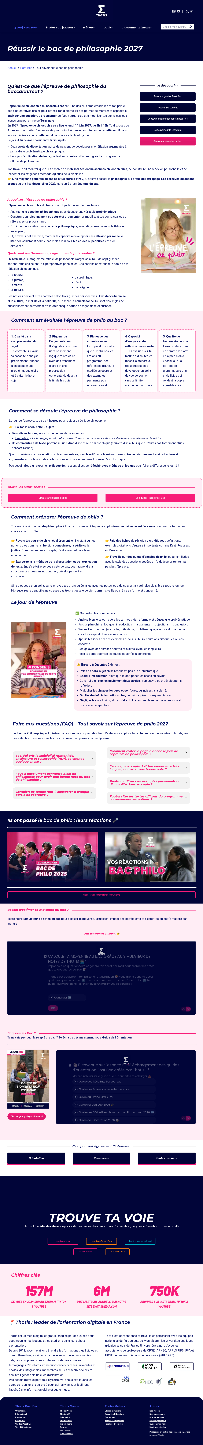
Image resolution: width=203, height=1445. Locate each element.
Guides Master (66, 1434)
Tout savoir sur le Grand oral (167, 130)
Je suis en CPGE (117, 1251)
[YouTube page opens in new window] (178, 11)
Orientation (20, 1411)
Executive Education (114, 1414)
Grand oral (20, 1421)
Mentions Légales (158, 1427)
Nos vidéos (155, 1411)
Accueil (12, 68)
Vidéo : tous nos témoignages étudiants (101, 895)
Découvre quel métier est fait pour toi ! (168, 118)
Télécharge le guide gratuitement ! (27, 1116)
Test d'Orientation (23, 1427)
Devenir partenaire (158, 1421)
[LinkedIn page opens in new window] (192, 11)
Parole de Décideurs (114, 1424)
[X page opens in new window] (187, 11)
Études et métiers (113, 1411)
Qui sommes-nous (158, 1424)
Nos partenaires (157, 1417)
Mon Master (65, 1430)
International (21, 1414)
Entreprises (110, 1417)
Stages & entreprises (114, 1421)
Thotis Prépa (66, 1411)
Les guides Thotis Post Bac (150, 497)
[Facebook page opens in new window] (183, 11)
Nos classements (157, 1414)
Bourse (63, 1427)
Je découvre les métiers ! (140, 1241)
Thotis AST (65, 1414)
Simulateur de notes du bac (168, 141)
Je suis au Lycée (62, 1241)
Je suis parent (85, 1251)
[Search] (190, 26)
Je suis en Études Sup (101, 1241)
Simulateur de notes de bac (53, 497)
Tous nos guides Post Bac (167, 96)
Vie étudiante (66, 1424)
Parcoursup (20, 1417)
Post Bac (26, 68)
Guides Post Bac (23, 1424)
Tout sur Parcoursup (167, 107)
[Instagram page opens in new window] (174, 11)
